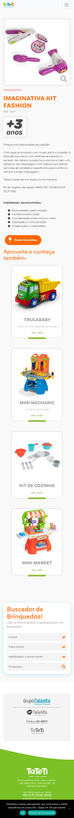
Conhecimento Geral (25, 214)
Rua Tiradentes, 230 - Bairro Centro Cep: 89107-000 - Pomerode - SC (37, 782)
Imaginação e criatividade (28, 226)
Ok (22, 812)
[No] (69, 809)
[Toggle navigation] (66, 4)
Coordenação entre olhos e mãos (33, 218)
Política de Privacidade (41, 812)
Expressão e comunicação (28, 222)
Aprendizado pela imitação (29, 210)
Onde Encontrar (25, 240)
